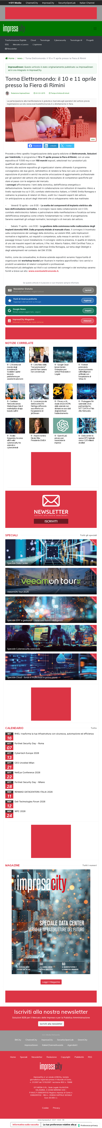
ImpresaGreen (31, 1045)
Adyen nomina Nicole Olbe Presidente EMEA (38, 438)
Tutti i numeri (89, 865)
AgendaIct (72, 1045)
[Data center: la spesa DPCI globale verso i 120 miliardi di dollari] (86, 425)
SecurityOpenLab (67, 2)
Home (11, 58)
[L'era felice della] (39, 354)
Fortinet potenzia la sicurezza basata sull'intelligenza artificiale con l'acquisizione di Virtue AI (85, 371)
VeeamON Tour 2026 (18, 591)
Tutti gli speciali (88, 535)
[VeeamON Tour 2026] (51, 581)
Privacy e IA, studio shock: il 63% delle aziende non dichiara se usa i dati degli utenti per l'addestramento (63, 407)
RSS (90, 1057)
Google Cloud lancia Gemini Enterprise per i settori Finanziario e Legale (62, 369)
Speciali (23, 1057)
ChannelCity (32, 2)
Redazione (51, 1057)
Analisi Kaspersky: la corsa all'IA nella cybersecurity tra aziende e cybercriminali (15, 441)
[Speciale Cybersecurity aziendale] (51, 638)
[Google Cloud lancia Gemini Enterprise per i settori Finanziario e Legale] (63, 354)
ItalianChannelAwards (52, 1045)
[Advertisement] (53, 997)
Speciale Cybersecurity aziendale (23, 648)
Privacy (56, 1107)
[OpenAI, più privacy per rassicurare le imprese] (63, 425)
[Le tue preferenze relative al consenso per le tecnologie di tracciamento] (88, 1125)
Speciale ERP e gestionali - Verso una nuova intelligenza (35, 620)
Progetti (90, 40)
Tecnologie (45, 40)
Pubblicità (79, 1057)
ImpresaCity (48, 2)
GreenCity (82, 1039)
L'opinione (37, 44)
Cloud (33, 40)
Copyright (65, 1057)
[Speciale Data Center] (51, 552)
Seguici (88, 310)
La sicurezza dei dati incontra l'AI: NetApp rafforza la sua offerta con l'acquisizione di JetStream (39, 407)
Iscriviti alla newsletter (51, 1023)
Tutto (94, 728)
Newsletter (12, 49)
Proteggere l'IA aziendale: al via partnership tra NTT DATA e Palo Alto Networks (86, 406)
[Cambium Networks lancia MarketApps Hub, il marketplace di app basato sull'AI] (15, 391)
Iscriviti (88, 290)
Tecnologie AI (76, 40)
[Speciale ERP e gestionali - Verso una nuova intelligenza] (51, 609)
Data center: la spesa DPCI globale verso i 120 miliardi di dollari (86, 439)
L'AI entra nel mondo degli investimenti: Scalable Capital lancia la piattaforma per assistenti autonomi (15, 371)
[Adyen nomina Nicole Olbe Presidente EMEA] (39, 425)
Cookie (45, 1107)
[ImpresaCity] (14, 28)
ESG (7, 44)
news (19, 58)
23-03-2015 (40, 93)
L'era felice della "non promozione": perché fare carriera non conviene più (39, 368)
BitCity (18, 1039)
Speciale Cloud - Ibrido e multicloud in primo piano (32, 677)
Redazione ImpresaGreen (20, 93)
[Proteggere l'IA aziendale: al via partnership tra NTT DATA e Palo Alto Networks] (86, 391)
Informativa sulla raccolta (26, 1124)
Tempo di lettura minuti (59, 93)
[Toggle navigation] (95, 28)
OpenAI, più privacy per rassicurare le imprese (61, 439)
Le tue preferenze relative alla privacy (62, 1124)
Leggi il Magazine (51, 982)
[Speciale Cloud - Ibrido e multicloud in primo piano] (51, 666)
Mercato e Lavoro (20, 44)
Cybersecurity (60, 40)
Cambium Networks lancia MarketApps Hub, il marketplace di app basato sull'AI (15, 406)
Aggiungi (87, 300)
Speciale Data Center (17, 563)
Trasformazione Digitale (15, 40)
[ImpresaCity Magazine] (51, 921)
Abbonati (87, 321)
